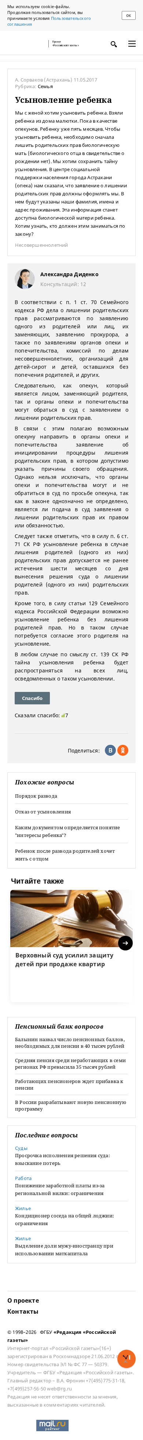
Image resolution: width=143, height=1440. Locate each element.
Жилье (23, 1208)
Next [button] (126, 943)
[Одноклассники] (122, 750)
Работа (23, 1178)
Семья (45, 86)
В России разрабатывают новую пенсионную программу (70, 1105)
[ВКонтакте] (110, 750)
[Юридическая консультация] (25, 43)
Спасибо (32, 698)
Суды (21, 1148)
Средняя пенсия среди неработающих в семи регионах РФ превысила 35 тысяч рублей (70, 1063)
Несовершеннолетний (41, 245)
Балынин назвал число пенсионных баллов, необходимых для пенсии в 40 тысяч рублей (70, 1042)
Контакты (23, 1311)
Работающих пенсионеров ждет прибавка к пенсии (69, 1084)
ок (128, 15)
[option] (71, 946)
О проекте (23, 1300)
